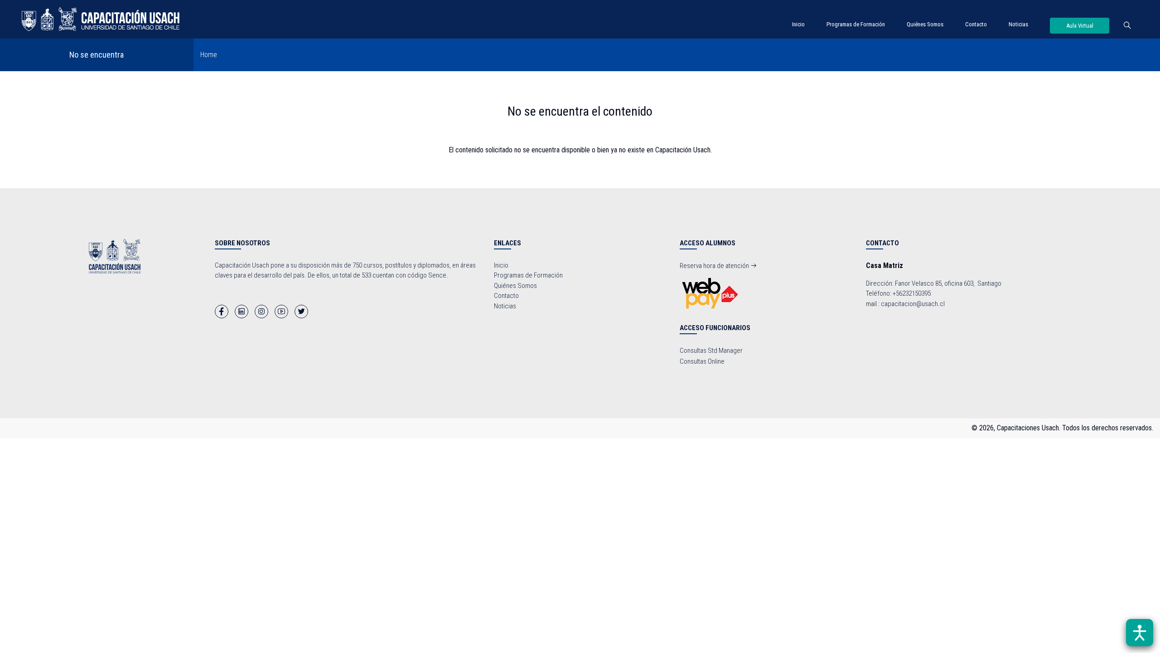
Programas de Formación (855, 24)
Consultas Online (702, 361)
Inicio (798, 24)
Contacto (976, 24)
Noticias (1018, 24)
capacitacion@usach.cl (913, 304)
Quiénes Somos (925, 24)
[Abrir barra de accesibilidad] (1139, 632)
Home (208, 54)
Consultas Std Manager (711, 350)
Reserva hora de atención (715, 266)
